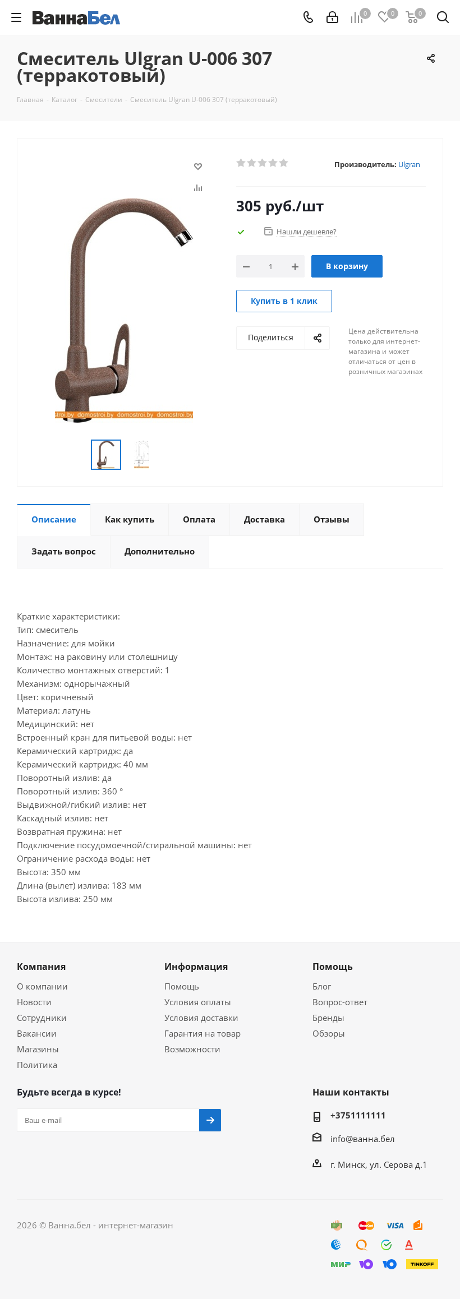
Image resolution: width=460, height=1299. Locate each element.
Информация (196, 966)
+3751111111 (358, 1115)
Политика (37, 1064)
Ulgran (409, 164)
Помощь (181, 986)
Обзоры (328, 1033)
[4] (273, 163)
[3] (262, 163)
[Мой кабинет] (332, 17)
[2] (252, 163)
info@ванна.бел (362, 1138)
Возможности (192, 1049)
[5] (284, 163)
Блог (321, 986)
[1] (241, 163)
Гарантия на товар (202, 1033)
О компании (42, 986)
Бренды (328, 1017)
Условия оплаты (197, 1001)
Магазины (38, 1049)
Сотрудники (42, 1017)
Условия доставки (201, 1017)
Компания (41, 966)
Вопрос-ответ (339, 1001)
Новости (34, 1001)
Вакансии (37, 1033)
